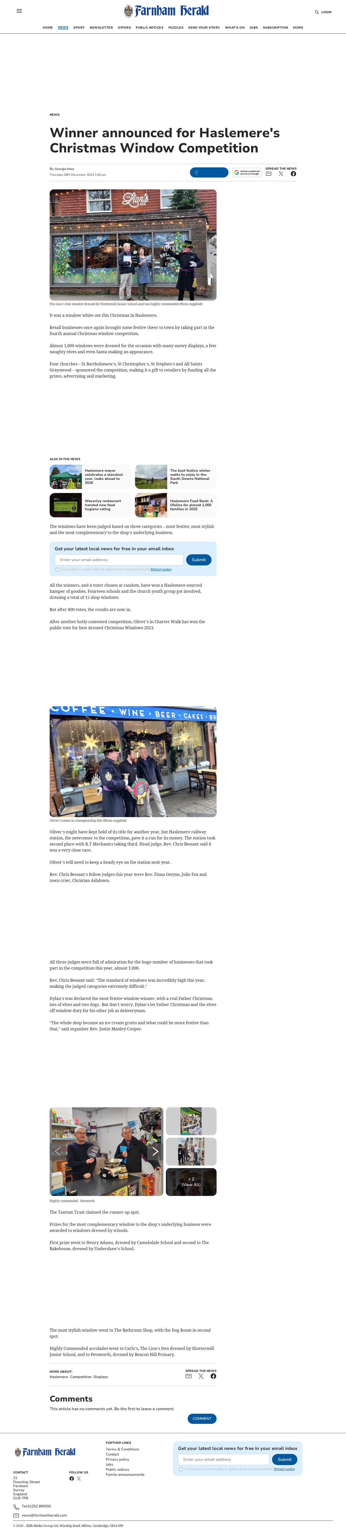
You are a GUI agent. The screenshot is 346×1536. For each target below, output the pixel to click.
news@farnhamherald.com (44, 1515)
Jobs (109, 1464)
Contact (112, 1454)
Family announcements (125, 1474)
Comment (202, 1418)
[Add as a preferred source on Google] (247, 172)
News (55, 115)
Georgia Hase (64, 169)
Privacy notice (161, 569)
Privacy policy (117, 1459)
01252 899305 (39, 1506)
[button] (19, 11)
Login (326, 12)
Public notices (117, 1469)
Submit (199, 560)
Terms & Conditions (122, 1449)
